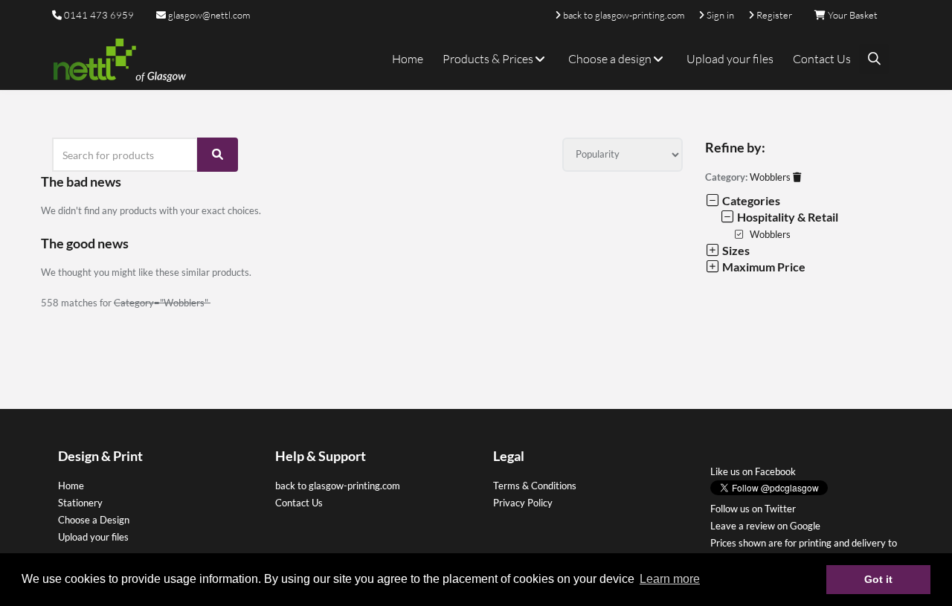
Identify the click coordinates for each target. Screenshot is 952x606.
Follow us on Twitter (753, 509)
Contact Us (822, 58)
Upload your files (730, 58)
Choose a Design (93, 520)
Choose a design (611, 58)
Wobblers (771, 177)
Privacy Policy (523, 503)
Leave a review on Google (765, 526)
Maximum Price (762, 267)
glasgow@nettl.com (208, 15)
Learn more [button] (670, 579)
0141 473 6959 (99, 15)
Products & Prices (489, 58)
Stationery (80, 503)
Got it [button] (878, 579)
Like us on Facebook (753, 471)
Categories (750, 200)
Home (407, 58)
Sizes (735, 250)
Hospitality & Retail (786, 217)
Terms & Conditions (534, 485)
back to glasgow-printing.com (337, 485)
